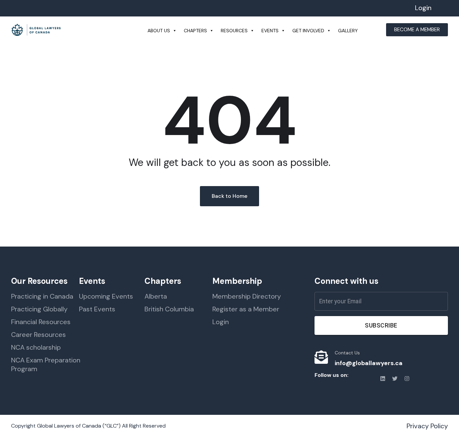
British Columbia (169, 309)
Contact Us (347, 353)
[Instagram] (407, 378)
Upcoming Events (106, 296)
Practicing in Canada (42, 296)
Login (423, 7)
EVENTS (270, 31)
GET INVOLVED (308, 31)
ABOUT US (159, 31)
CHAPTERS (195, 31)
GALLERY (348, 31)
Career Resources (38, 334)
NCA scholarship (36, 347)
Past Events (97, 309)
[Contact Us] (321, 357)
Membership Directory (246, 296)
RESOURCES (234, 31)
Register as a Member (245, 309)
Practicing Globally (39, 309)
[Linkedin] (382, 378)
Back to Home (229, 196)
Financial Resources (41, 321)
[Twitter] (395, 378)
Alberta (155, 296)
